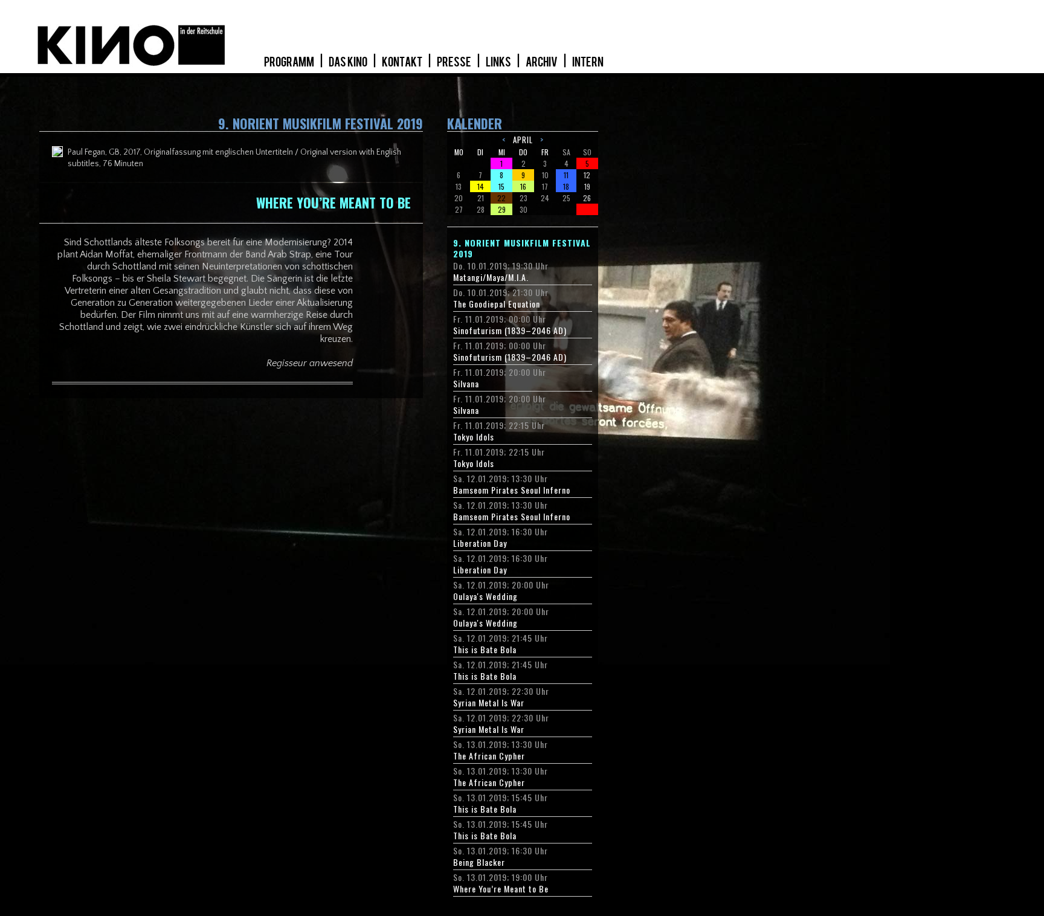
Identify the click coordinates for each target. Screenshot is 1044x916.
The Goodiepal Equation (496, 303)
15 (501, 186)
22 (501, 198)
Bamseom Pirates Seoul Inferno (511, 490)
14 (480, 186)
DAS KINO (348, 62)
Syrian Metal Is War (488, 702)
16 (523, 186)
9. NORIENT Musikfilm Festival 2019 (522, 248)
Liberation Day (480, 543)
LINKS (499, 62)
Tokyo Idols (473, 436)
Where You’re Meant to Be (501, 888)
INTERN (588, 62)
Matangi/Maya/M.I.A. (491, 277)
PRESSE (454, 62)
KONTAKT (402, 62)
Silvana (466, 383)
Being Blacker (479, 862)
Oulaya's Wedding (485, 596)
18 (566, 186)
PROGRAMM (290, 62)
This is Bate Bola (485, 649)
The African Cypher (489, 755)
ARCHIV (542, 62)
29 (502, 209)
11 (566, 175)
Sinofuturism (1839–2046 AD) (510, 330)
